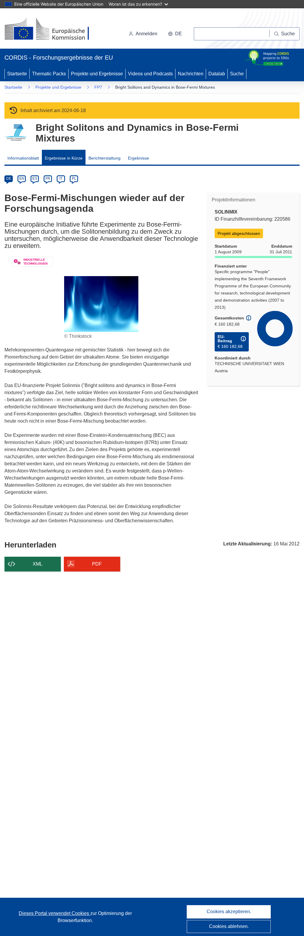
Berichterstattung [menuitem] (104, 158)
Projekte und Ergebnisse (97, 73)
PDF (97, 563)
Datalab (216, 73)
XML (37, 563)
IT (60, 178)
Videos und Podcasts (150, 73)
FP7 (98, 87)
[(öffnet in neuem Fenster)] (52, 30)
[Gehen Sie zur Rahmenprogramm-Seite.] (15, 132)
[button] (175, 33)
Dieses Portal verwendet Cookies (54, 913)
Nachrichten (190, 73)
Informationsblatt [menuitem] (23, 158)
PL (74, 178)
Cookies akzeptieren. (229, 911)
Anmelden (146, 33)
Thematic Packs (49, 73)
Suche (237, 73)
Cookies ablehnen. (229, 926)
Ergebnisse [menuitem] (138, 158)
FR (47, 178)
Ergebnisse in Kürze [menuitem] (64, 158)
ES (34, 178)
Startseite (17, 73)
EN (21, 178)
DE (8, 178)
